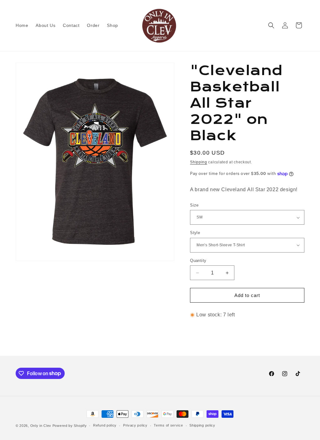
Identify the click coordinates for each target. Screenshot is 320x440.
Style (195, 232)
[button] (271, 25)
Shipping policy (202, 425)
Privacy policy (135, 425)
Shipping (198, 162)
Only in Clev (40, 425)
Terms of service (168, 425)
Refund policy (105, 425)
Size (194, 205)
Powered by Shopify (69, 425)
